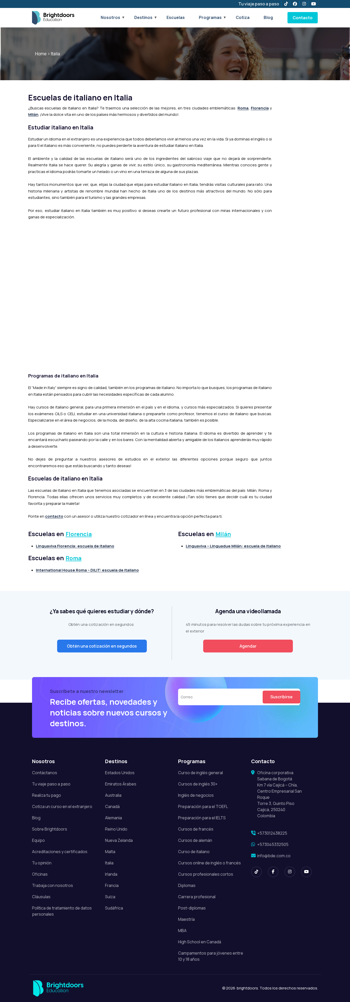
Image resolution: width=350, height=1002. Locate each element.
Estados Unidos (120, 772)
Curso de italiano (194, 851)
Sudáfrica (114, 908)
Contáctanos (44, 772)
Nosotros (110, 17)
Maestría (186, 919)
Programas (210, 17)
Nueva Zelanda (119, 840)
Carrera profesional (196, 896)
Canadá (112, 806)
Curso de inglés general (200, 772)
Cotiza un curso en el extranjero (62, 806)
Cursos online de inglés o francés (209, 863)
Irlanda (111, 874)
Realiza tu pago (46, 795)
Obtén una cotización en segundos (102, 646)
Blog (268, 17)
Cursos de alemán (195, 840)
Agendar (248, 646)
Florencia (260, 108)
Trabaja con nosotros (52, 885)
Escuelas (176, 17)
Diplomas (186, 885)
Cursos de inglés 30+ (198, 784)
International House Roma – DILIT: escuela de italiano (87, 570)
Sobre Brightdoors (49, 829)
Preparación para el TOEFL (203, 806)
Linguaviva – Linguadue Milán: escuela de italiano (233, 546)
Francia (112, 885)
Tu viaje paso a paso (258, 4)
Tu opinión (42, 863)
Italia (55, 54)
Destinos (143, 17)
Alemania (113, 818)
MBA (182, 930)
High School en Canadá (199, 942)
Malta (110, 851)
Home (41, 54)
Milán (33, 114)
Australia (113, 795)
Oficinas (40, 874)
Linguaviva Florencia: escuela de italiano (75, 546)
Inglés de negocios (196, 795)
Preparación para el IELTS (202, 818)
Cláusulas (41, 896)
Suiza (110, 896)
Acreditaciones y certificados (59, 851)
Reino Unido (116, 829)
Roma (243, 108)
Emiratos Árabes (120, 784)
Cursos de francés (195, 829)
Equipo (38, 840)
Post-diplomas (192, 908)
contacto (54, 516)
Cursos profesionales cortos (205, 874)
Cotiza (243, 17)
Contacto (303, 18)
